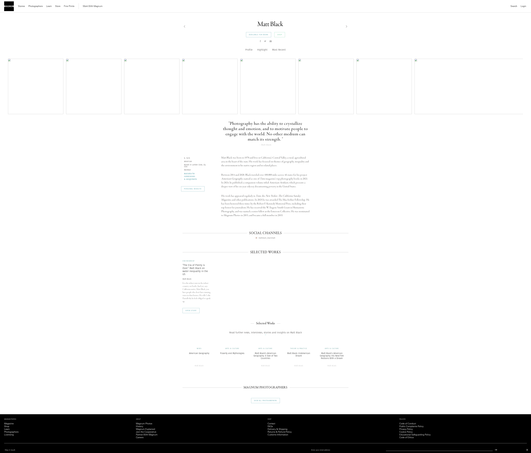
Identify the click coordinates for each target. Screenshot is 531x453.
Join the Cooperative (146, 432)
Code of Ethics (406, 438)
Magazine (9, 424)
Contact (271, 424)
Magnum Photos (144, 424)
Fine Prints (69, 6)
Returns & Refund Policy (280, 432)
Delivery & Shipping (277, 429)
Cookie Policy (406, 432)
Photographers (35, 6)
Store (57, 6)
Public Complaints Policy (411, 426)
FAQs (270, 426)
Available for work (258, 35)
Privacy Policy (406, 429)
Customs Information (278, 435)
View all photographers (265, 400)
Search (514, 6)
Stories (21, 6)
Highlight (262, 49)
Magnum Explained (145, 429)
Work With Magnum (92, 6)
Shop (279, 35)
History (139, 426)
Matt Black (187, 279)
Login (523, 6)
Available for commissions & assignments (190, 176)
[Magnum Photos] (9, 6)
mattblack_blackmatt (267, 238)
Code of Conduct (407, 424)
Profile (249, 49)
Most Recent (279, 49)
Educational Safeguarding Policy (415, 435)
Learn (49, 6)
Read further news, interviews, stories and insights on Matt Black (265, 332)
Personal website (193, 189)
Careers (140, 438)
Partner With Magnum (147, 435)
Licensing (9, 435)
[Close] (527, 450)
